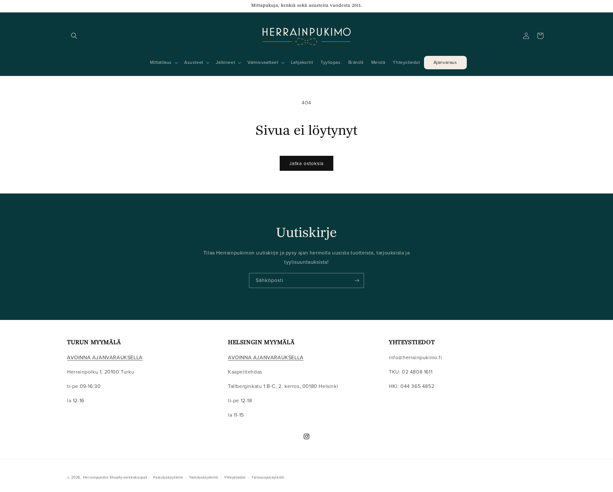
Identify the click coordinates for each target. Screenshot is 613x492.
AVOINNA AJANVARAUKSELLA (105, 357)
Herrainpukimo (96, 477)
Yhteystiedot (234, 477)
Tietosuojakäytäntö (268, 477)
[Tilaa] (357, 280)
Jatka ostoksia (306, 163)
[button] (74, 36)
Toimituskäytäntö (203, 477)
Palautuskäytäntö (168, 477)
